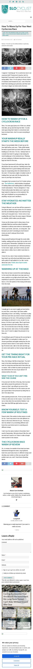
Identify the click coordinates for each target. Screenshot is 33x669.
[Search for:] (16, 21)
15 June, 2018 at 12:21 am (16, 520)
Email (3, 560)
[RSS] (23, 1)
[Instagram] (19, 1)
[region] (16, 654)
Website (4, 565)
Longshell (16, 518)
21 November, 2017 (8, 39)
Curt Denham (18, 39)
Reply (17, 530)
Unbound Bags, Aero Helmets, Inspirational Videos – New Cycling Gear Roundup (8, 624)
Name (3, 555)
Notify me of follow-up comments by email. (15, 573)
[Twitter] (13, 1)
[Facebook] (9, 1)
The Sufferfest (9, 183)
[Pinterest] (16, 1)
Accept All (16, 656)
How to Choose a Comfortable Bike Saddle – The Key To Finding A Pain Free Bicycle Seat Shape (23, 613)
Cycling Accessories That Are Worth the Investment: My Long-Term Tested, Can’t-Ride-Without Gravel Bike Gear (15, 599)
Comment (4, 542)
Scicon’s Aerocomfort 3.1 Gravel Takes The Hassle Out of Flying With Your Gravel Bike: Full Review (9, 613)
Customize (16, 660)
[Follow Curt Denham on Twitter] (16, 500)
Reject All (16, 665)
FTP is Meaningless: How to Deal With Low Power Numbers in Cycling (23, 625)
